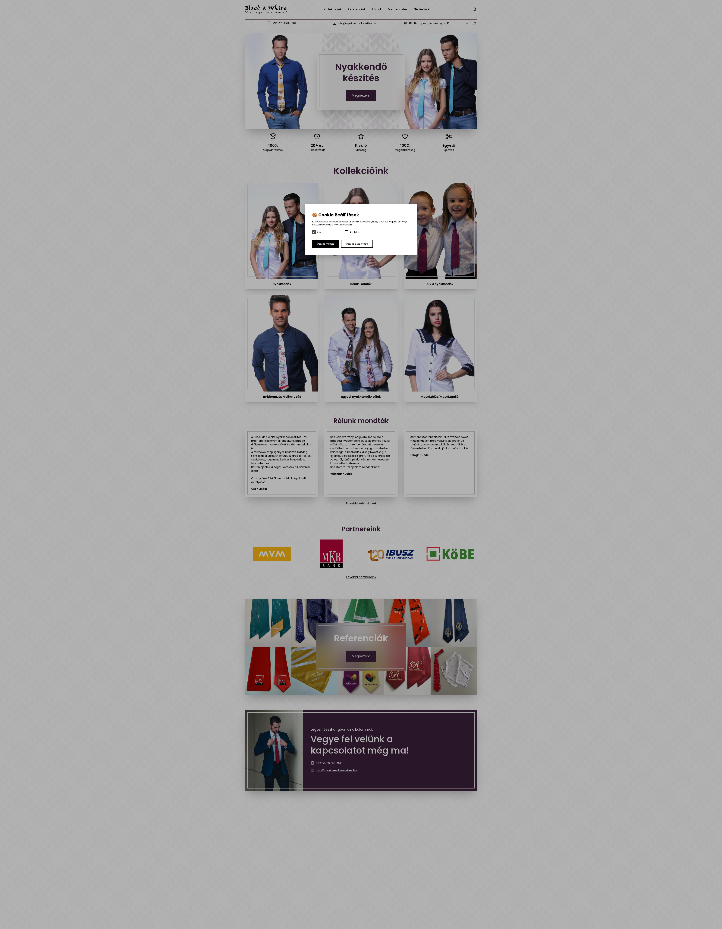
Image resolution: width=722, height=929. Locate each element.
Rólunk (377, 9)
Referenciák (357, 9)
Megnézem (361, 95)
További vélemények (361, 503)
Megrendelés (398, 9)
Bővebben (346, 224)
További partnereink (361, 577)
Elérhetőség (423, 9)
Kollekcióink (333, 9)
